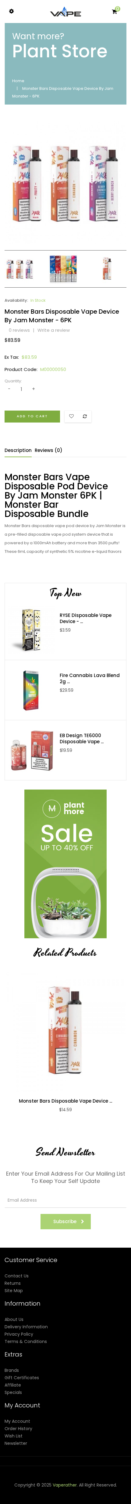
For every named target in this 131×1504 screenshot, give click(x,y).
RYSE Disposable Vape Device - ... (86, 618)
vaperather (65, 1485)
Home (18, 81)
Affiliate (13, 1385)
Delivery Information (26, 1327)
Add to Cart (32, 416)
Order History (18, 1429)
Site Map (14, 1291)
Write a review (53, 330)
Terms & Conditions (26, 1341)
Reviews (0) (48, 450)
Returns (13, 1283)
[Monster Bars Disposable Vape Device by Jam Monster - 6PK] (20, 269)
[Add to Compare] (59, 1032)
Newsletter (16, 1443)
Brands (12, 1370)
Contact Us (17, 1276)
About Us (14, 1319)
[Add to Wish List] (72, 1032)
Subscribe (64, 1221)
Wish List (14, 1436)
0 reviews (19, 330)
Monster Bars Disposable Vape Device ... (65, 1101)
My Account (17, 1421)
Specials (13, 1392)
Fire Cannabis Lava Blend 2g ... (90, 678)
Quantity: (13, 381)
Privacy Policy (19, 1334)
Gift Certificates (22, 1378)
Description (18, 450)
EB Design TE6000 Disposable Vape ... (82, 739)
